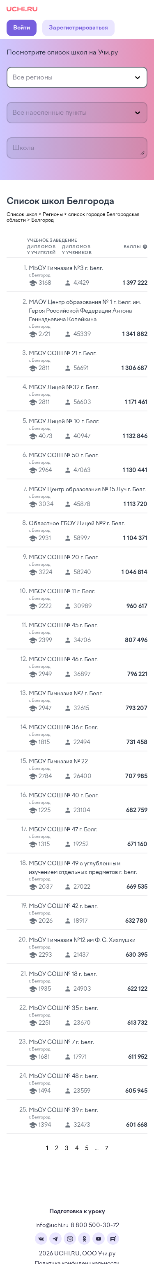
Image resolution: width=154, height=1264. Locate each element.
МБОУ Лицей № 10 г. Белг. (64, 421)
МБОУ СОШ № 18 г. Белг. (63, 974)
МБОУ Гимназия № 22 (58, 761)
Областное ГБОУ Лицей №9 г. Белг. (77, 523)
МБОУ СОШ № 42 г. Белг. (63, 906)
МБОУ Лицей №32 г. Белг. (64, 387)
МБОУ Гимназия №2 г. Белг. (66, 693)
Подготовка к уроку (77, 1211)
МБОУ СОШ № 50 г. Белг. (64, 455)
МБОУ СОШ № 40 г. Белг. (64, 795)
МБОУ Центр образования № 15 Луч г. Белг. (87, 489)
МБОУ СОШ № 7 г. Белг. (61, 1042)
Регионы (53, 214)
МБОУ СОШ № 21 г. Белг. (63, 353)
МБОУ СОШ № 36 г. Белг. (63, 727)
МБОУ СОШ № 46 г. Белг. (63, 659)
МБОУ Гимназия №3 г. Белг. (66, 268)
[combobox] (13, 77)
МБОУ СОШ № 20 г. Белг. (64, 557)
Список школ (22, 214)
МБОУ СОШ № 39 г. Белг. (63, 1110)
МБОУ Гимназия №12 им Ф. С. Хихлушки (82, 940)
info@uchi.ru (52, 1225)
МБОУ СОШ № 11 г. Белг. (62, 591)
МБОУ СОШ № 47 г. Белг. (63, 829)
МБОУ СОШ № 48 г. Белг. (63, 1076)
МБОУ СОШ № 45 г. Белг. (63, 625)
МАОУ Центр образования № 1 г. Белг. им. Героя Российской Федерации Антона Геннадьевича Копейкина (85, 311)
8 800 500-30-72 (95, 1225)
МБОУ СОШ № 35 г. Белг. (63, 1008)
